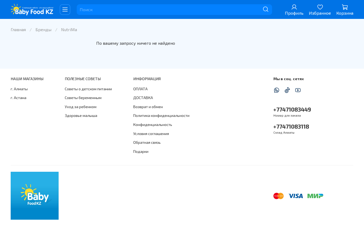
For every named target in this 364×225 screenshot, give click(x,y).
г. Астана (18, 97)
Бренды (43, 29)
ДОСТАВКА (143, 97)
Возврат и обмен (148, 106)
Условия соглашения (151, 133)
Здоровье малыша (81, 115)
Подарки (140, 151)
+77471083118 (291, 126)
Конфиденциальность (152, 124)
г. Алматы (19, 89)
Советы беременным (83, 97)
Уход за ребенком (80, 106)
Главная (18, 29)
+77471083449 (292, 109)
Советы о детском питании (88, 89)
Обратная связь (147, 142)
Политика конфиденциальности (161, 115)
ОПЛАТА (140, 89)
